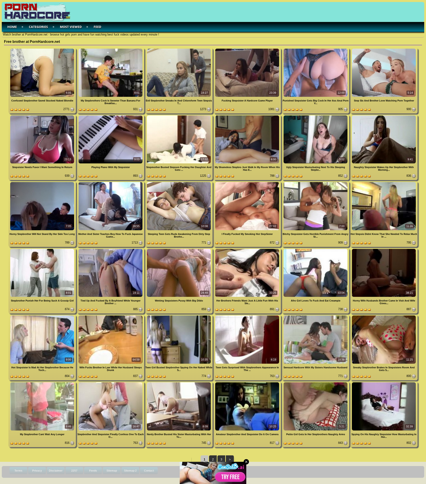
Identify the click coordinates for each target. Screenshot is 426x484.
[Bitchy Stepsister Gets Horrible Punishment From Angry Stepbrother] (316, 182)
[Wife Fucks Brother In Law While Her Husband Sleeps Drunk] (111, 316)
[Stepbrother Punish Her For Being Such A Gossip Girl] (42, 249)
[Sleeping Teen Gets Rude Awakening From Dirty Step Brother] (179, 182)
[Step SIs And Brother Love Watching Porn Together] (384, 49)
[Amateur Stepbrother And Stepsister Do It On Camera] (247, 383)
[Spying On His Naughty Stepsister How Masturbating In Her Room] (384, 383)
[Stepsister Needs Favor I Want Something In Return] (42, 116)
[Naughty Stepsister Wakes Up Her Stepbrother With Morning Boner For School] (384, 116)
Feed (97, 27)
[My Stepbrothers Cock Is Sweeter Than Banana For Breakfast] (111, 49)
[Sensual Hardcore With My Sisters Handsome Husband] (316, 316)
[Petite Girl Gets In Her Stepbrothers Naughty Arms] (316, 383)
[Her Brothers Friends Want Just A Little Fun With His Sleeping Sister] (247, 249)
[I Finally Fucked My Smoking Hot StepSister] (247, 182)
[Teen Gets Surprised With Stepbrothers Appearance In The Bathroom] (247, 316)
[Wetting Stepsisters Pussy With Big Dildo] (179, 249)
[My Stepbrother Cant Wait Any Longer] (42, 383)
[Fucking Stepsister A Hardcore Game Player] (247, 49)
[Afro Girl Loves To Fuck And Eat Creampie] (316, 249)
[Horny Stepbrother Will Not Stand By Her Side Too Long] (42, 182)
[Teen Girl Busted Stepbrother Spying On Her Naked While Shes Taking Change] (179, 316)
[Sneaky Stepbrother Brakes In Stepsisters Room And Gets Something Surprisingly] (384, 316)
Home (12, 27)
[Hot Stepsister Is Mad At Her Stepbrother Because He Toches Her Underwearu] (42, 316)
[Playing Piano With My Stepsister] (111, 116)
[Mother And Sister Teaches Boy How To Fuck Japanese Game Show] (111, 182)
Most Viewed (71, 27)
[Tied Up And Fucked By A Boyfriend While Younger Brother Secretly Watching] (111, 249)
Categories (38, 27)
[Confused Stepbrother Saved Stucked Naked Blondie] (42, 49)
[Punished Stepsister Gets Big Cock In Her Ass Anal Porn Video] (316, 49)
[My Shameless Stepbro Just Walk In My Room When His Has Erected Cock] (247, 116)
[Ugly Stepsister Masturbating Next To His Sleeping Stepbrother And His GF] (316, 116)
